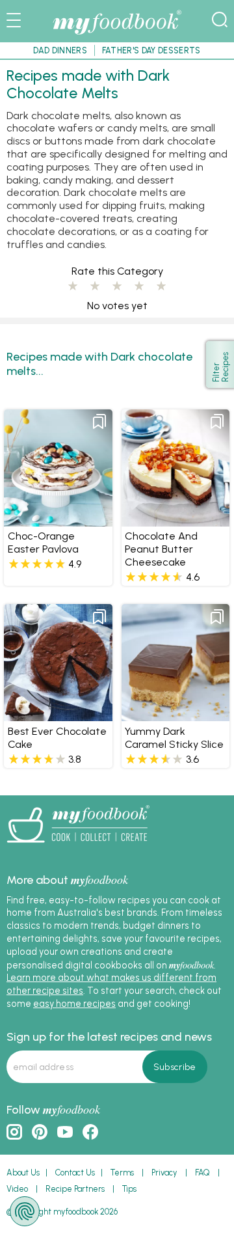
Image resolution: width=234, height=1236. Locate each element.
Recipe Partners (75, 1189)
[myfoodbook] (78, 847)
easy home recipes (74, 1003)
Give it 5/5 (161, 286)
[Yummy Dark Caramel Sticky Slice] (175, 715)
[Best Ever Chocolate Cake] (58, 715)
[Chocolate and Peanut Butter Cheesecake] (175, 521)
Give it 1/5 (72, 286)
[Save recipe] (99, 421)
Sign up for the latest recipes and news (109, 1037)
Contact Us (75, 1172)
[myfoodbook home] (117, 35)
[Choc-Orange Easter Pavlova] (58, 521)
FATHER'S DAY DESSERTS (151, 50)
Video (17, 1189)
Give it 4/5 (139, 286)
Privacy (164, 1172)
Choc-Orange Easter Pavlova (43, 542)
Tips (129, 1189)
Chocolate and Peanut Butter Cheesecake (161, 549)
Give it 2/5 (94, 286)
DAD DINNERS (60, 50)
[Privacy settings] (25, 1211)
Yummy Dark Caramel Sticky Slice (174, 737)
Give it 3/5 (117, 286)
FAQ (202, 1172)
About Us (23, 1172)
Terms (122, 1172)
